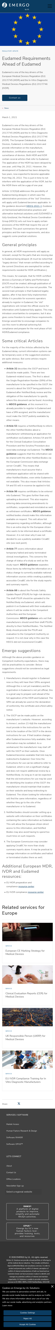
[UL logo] (15, 6)
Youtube (24, 1251)
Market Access (12, 1124)
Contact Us (11, 1172)
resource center (26, 886)
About (9, 1166)
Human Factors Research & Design (21, 1131)
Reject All (27, 1318)
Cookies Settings (27, 1312)
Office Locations (13, 1179)
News (6, 108)
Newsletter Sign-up (15, 1185)
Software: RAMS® (14, 1137)
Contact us (14, 97)
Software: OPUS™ (14, 1144)
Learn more (7, 1305)
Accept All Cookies (27, 1324)
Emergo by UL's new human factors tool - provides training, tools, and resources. (27, 1231)
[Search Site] (45, 6)
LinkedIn (31, 1251)
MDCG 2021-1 (34, 206)
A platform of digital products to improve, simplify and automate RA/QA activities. (27, 1211)
